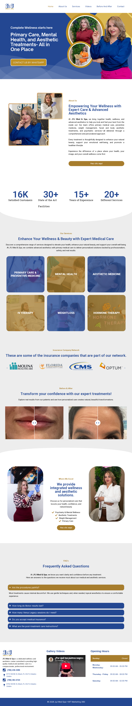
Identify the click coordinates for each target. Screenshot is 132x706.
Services (76, 6)
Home (50, 6)
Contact (120, 6)
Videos (88, 6)
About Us (63, 6)
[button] (7, 368)
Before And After (104, 6)
